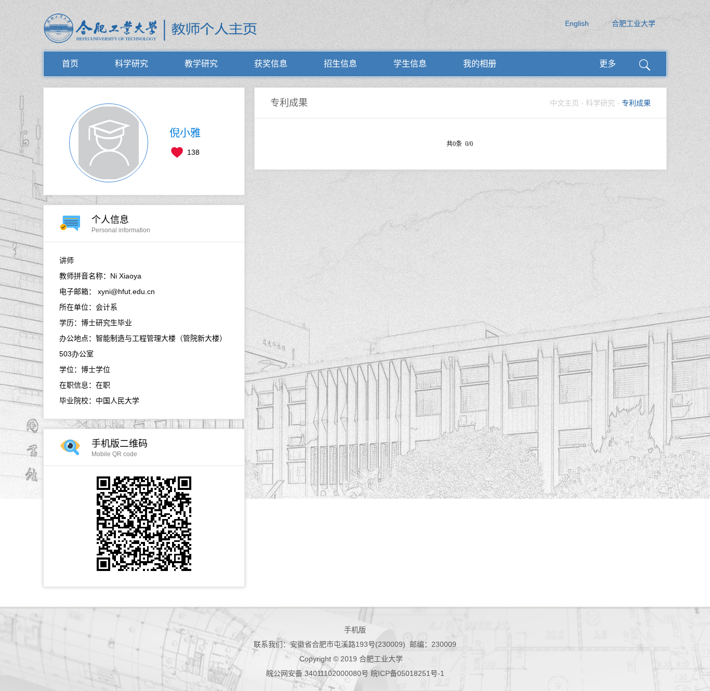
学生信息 (410, 63)
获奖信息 (270, 63)
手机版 (355, 630)
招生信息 (340, 63)
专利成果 (636, 103)
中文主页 (564, 103)
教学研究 (201, 63)
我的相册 (479, 63)
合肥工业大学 (633, 23)
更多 (607, 63)
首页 (70, 63)
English (577, 23)
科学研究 (131, 63)
